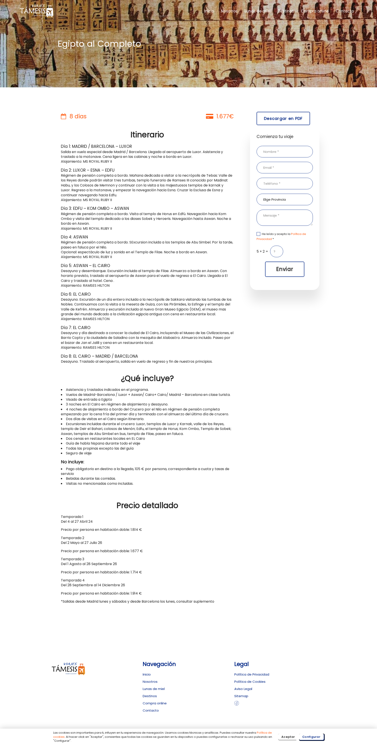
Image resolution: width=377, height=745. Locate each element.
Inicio (209, 11)
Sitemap (241, 696)
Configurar (311, 737)
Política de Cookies (250, 681)
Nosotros (229, 11)
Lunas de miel (258, 11)
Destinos (286, 11)
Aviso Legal (243, 688)
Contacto (345, 11)
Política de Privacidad (251, 674)
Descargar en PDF (283, 118)
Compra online (315, 11)
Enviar (284, 269)
